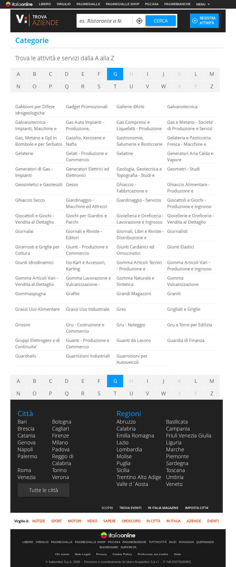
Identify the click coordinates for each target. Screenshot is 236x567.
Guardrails (25, 356)
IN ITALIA (173, 521)
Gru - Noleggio (131, 325)
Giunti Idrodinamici (34, 262)
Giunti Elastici (180, 247)
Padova (61, 449)
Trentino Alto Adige (139, 477)
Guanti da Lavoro (134, 340)
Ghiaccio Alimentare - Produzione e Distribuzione (188, 190)
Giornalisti (177, 231)
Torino (59, 470)
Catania (26, 435)
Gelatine (125, 153)
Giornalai (24, 231)
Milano (60, 442)
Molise (124, 456)
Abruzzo (126, 421)
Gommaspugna (30, 293)
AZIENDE (194, 521)
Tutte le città (43, 489)
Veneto (174, 483)
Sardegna (177, 463)
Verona (60, 477)
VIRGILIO (64, 4)
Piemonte (177, 456)
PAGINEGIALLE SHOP (122, 4)
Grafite (72, 293)
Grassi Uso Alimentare (37, 309)
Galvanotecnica (182, 106)
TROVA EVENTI (130, 508)
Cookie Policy (122, 554)
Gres (121, 309)
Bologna (61, 421)
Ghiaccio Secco (30, 200)
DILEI (172, 542)
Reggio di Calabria (62, 460)
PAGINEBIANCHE (177, 4)
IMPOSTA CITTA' (197, 508)
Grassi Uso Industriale (87, 309)
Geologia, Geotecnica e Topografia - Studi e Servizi (139, 175)
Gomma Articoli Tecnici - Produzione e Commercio (139, 268)
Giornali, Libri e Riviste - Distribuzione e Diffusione (140, 237)
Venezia (27, 477)
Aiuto (177, 554)
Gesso (72, 184)
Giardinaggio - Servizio (139, 200)
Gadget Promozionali (87, 106)
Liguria (174, 442)
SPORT (56, 521)
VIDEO (92, 521)
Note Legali (83, 554)
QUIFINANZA (205, 542)
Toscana (175, 470)
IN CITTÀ (153, 521)
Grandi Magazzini (134, 293)
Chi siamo (62, 554)
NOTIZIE (38, 521)
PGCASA (152, 4)
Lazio (123, 442)
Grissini (22, 325)
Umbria (175, 477)
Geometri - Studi (183, 169)
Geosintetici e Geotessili (38, 184)
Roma (24, 470)
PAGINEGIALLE (88, 4)
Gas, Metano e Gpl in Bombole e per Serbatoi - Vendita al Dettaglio (38, 144)
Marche (175, 449)
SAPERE (109, 521)
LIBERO (45, 4)
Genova (27, 442)
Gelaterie (24, 153)
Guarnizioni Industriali (88, 356)
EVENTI (213, 521)
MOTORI (74, 521)
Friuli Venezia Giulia (189, 435)
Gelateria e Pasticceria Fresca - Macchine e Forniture (189, 144)
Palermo (27, 456)
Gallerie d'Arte (130, 106)
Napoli (25, 449)
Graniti (174, 293)
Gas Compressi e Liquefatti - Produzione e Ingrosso (139, 128)
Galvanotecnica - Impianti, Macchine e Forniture (35, 128)
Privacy (101, 554)
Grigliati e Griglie (183, 309)
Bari (22, 421)
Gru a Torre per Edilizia (189, 325)
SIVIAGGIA (186, 542)
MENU (200, 4)
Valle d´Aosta (132, 483)
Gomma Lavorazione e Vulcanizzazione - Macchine (88, 284)
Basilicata (177, 421)
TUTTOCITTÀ (158, 542)
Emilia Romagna (135, 435)
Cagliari (60, 428)
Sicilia (123, 470)
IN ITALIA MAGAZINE (163, 508)
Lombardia (129, 449)
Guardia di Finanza (185, 340)
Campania (178, 428)
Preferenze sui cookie (153, 554)
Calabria (126, 428)
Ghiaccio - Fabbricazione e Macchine (132, 190)
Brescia (26, 428)
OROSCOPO (131, 521)
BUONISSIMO (109, 547)
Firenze (60, 435)
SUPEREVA (128, 547)
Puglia (124, 463)
